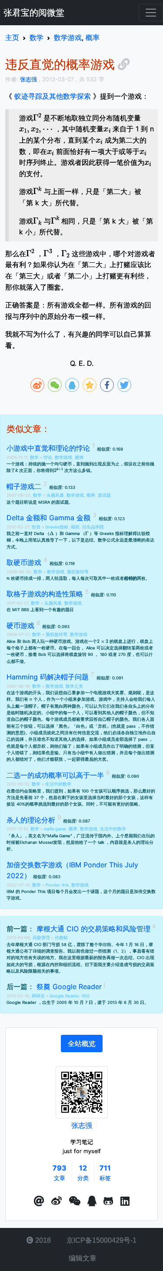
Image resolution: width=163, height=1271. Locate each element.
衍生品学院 (93, 527)
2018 (42, 1240)
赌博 (79, 457)
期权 (75, 527)
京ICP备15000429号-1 (100, 1240)
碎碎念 (39, 995)
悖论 (47, 457)
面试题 (104, 495)
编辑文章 (81, 1258)
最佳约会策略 (24, 791)
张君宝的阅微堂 (33, 12)
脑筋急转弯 (78, 571)
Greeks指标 (56, 527)
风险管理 (42, 937)
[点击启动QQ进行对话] (92, 1201)
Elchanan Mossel (36, 842)
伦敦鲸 (61, 937)
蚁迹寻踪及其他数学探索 (52, 96)
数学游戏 (63, 457)
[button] (39, 1201)
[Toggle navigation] (151, 12)
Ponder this (57, 885)
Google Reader (64, 995)
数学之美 (74, 686)
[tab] (82, 1043)
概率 (90, 495)
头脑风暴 (55, 495)
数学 (35, 457)
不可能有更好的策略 (118, 804)
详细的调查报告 (48, 951)
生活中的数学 (58, 784)
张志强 (81, 1125)
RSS (86, 995)
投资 (37, 527)
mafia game (55, 828)
